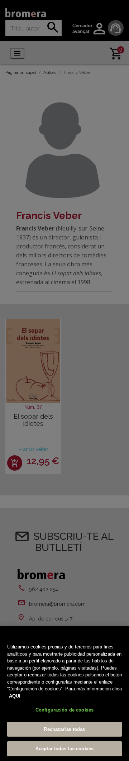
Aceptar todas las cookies (64, 748)
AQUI (14, 696)
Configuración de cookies (64, 710)
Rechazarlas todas (64, 729)
